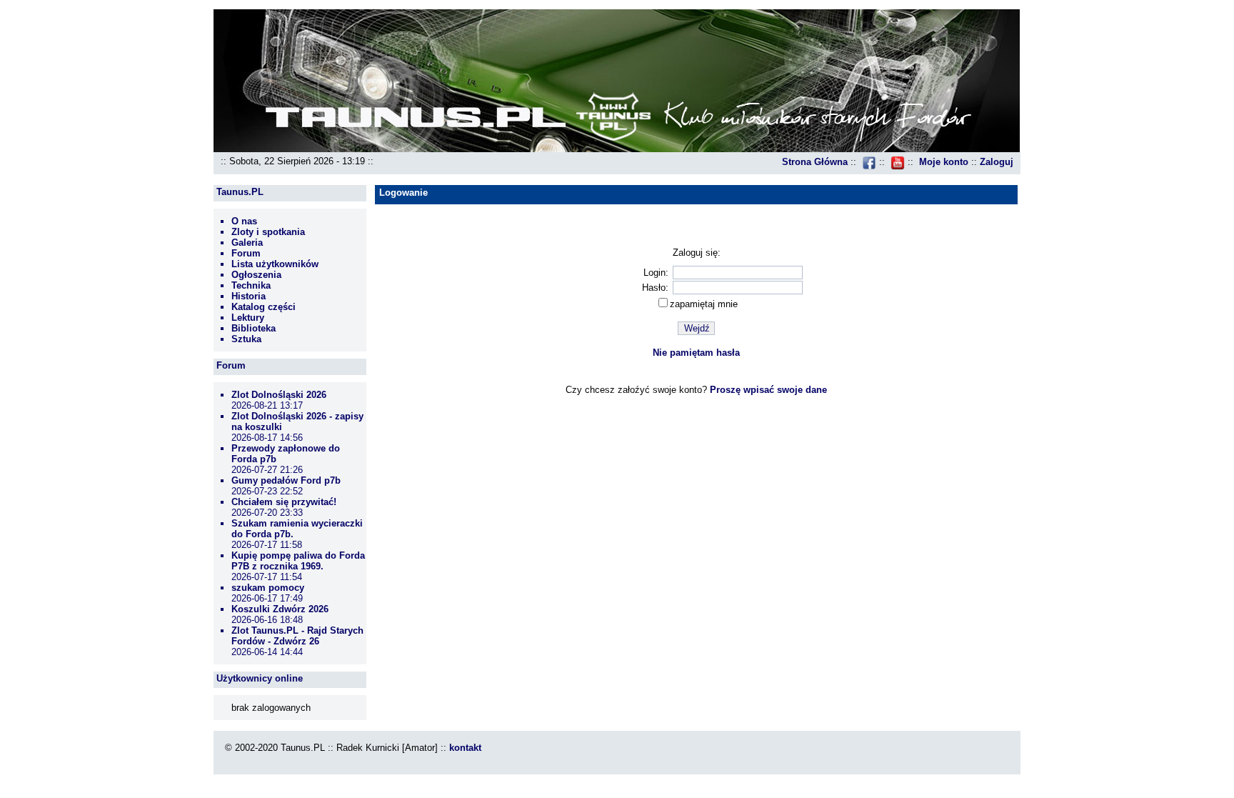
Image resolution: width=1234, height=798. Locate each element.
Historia (248, 296)
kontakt (465, 747)
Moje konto (943, 161)
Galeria (247, 242)
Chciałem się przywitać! (283, 502)
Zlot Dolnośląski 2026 (278, 394)
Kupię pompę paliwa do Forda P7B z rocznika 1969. (298, 561)
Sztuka (246, 339)
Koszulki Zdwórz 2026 (279, 609)
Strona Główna (815, 161)
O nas (244, 221)
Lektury (247, 317)
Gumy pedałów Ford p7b (286, 480)
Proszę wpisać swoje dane (768, 389)
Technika (251, 285)
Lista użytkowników (274, 264)
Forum (246, 253)
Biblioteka (253, 328)
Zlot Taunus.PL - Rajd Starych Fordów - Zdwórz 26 (297, 636)
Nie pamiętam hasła (696, 352)
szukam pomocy (267, 587)
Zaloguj (996, 161)
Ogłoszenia (256, 274)
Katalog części (263, 306)
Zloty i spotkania (268, 231)
